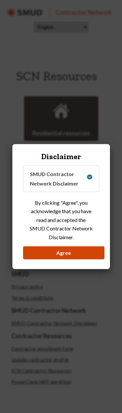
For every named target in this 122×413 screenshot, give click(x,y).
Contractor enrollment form (42, 348)
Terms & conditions (32, 298)
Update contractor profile (40, 360)
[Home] (59, 12)
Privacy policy (27, 287)
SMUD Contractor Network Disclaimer (54, 323)
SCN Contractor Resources (41, 371)
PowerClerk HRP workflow (41, 382)
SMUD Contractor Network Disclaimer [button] (54, 178)
